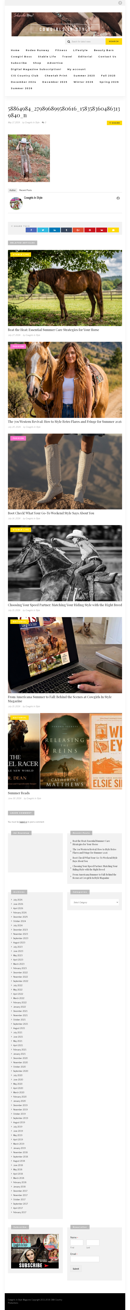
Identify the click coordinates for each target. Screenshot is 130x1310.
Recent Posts (25, 190)
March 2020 (18, 1092)
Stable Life (47, 56)
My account (76, 69)
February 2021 (19, 1049)
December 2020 (20, 1058)
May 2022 (18, 989)
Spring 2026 (109, 82)
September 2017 (20, 1203)
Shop (37, 63)
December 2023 (20, 929)
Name (74, 1237)
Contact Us (107, 56)
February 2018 (19, 1182)
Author (13, 190)
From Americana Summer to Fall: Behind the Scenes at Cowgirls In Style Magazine (60, 699)
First (72, 1247)
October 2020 (19, 1066)
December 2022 (20, 972)
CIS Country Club (25, 75)
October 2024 (19, 921)
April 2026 (18, 908)
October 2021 (19, 1019)
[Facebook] (120, 3)
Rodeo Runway (37, 50)
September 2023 (20, 938)
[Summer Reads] (65, 751)
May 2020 (18, 1083)
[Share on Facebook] (31, 230)
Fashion (18, 346)
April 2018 (18, 1173)
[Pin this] (89, 230)
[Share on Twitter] (43, 230)
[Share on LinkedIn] (54, 230)
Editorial (85, 56)
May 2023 (18, 955)
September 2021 (20, 1023)
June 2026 (18, 903)
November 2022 (20, 976)
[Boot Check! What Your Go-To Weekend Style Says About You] (65, 471)
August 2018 (19, 1160)
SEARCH (114, 41)
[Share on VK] (101, 230)
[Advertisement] (35, 854)
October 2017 (19, 1199)
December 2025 (54, 82)
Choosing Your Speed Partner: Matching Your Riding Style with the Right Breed (65, 605)
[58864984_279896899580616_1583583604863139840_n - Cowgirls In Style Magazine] (65, 24)
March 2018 (18, 1177)
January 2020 (19, 1100)
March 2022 (18, 998)
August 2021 (19, 1028)
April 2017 (18, 1207)
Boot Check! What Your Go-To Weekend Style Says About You (51, 513)
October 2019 (19, 1113)
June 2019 (18, 1130)
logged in (23, 821)
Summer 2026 (22, 88)
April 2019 (18, 1139)
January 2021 (19, 1053)
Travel (67, 56)
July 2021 (17, 1032)
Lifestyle (80, 50)
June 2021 (18, 1036)
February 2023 (20, 968)
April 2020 (18, 1088)
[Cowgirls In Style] (16, 203)
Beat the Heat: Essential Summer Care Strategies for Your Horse (53, 330)
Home (15, 50)
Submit (76, 1268)
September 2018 (20, 1156)
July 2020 (18, 1075)
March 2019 (18, 1143)
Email (73, 1253)
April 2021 (18, 1045)
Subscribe (19, 63)
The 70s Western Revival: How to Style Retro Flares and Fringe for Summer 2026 (65, 421)
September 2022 (20, 980)
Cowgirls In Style (33, 197)
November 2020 (20, 1062)
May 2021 (17, 1040)
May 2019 (17, 1135)
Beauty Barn (104, 50)
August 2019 (19, 1122)
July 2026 (18, 899)
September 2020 (20, 1070)
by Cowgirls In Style (30, 122)
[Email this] (113, 230)
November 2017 (20, 1195)
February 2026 (20, 912)
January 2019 (19, 1148)
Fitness (61, 50)
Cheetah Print (56, 75)
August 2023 (19, 942)
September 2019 (20, 1118)
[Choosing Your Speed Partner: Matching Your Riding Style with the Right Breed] (65, 563)
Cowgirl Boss (21, 56)
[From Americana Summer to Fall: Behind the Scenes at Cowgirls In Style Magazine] (65, 654)
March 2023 (18, 963)
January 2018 (19, 1186)
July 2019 (17, 1126)
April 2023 (18, 959)
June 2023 (18, 951)
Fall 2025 (108, 75)
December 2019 (20, 1105)
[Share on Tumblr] (66, 230)
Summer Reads (19, 793)
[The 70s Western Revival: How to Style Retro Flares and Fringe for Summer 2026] (65, 379)
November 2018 (20, 1152)
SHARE (115, 123)
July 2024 (18, 925)
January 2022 (19, 1006)
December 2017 (20, 1190)
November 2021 (20, 1015)
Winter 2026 (84, 82)
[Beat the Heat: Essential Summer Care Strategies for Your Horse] (65, 287)
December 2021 (20, 1010)
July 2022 (18, 985)
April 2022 (18, 993)
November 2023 (20, 933)
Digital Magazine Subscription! (36, 69)
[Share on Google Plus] (78, 230)
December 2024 (23, 82)
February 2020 (20, 1096)
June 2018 (18, 1165)
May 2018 (17, 1169)
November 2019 (20, 1109)
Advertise (55, 63)
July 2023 (18, 946)
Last (88, 1247)
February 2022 (20, 1002)
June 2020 (18, 1079)
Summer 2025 (84, 75)
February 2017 (19, 1212)
